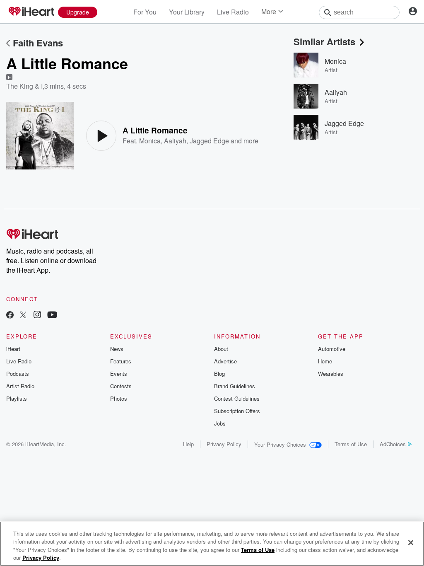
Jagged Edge (209, 140)
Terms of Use (351, 444)
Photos (118, 398)
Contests (121, 386)
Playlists (16, 398)
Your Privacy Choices (280, 444)
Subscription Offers (237, 411)
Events (118, 373)
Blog (219, 373)
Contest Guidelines (237, 398)
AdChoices (393, 444)
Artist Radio (20, 386)
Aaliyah (175, 140)
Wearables (330, 373)
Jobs (220, 423)
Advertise (225, 361)
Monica (150, 140)
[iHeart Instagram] (37, 315)
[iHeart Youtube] (52, 315)
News (116, 349)
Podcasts (17, 373)
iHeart (13, 349)
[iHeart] (31, 12)
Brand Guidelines (234, 386)
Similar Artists (324, 41)
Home (325, 361)
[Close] (411, 542)
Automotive (331, 349)
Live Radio (233, 12)
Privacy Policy (224, 444)
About (221, 349)
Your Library (187, 12)
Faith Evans (38, 42)
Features (120, 361)
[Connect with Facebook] (10, 315)
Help (188, 444)
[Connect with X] (23, 315)
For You (145, 12)
